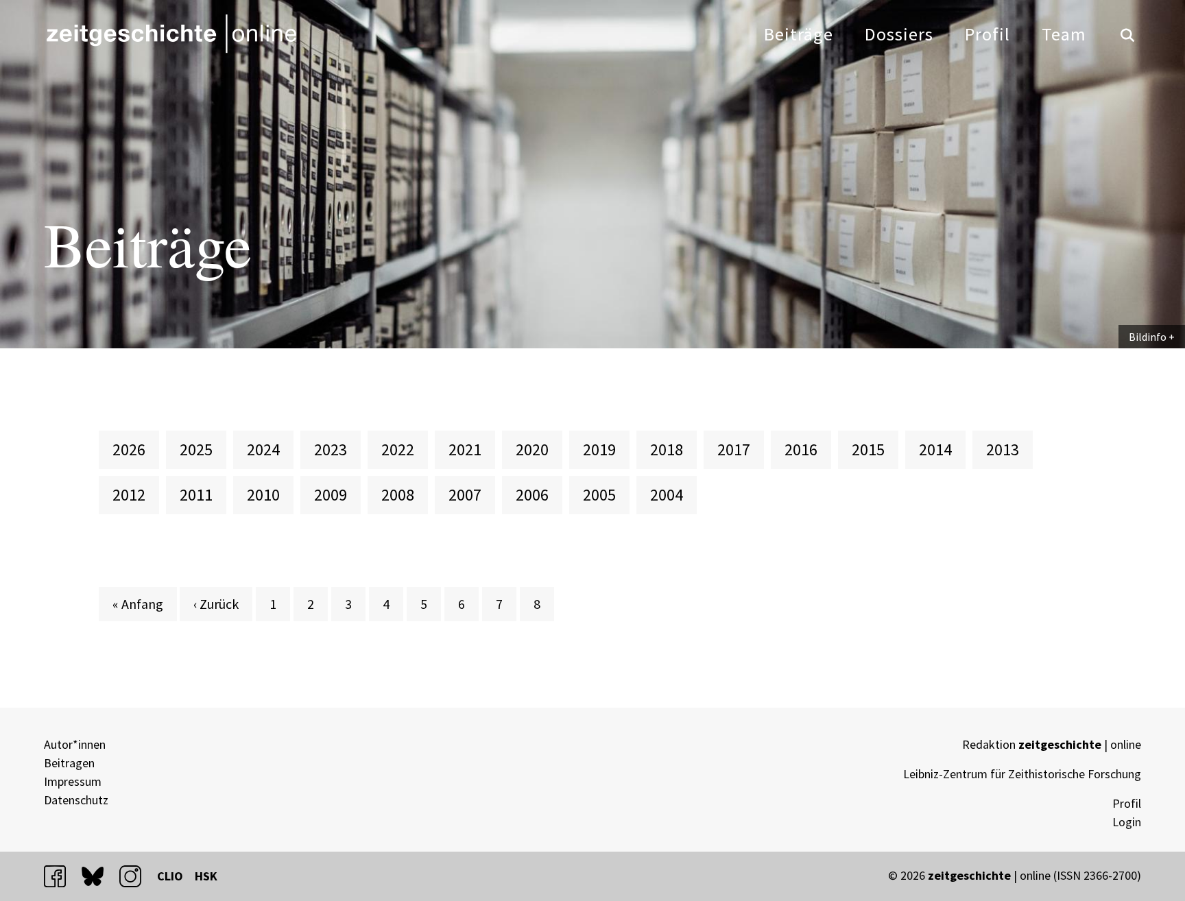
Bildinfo (1147, 337)
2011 (196, 494)
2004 (666, 494)
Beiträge (798, 34)
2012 (128, 494)
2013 (1002, 449)
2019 (599, 449)
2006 (532, 494)
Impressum (72, 781)
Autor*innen (75, 744)
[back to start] (171, 33)
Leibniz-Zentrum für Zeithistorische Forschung (1022, 774)
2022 (397, 449)
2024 (263, 449)
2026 (128, 449)
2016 (801, 449)
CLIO (170, 876)
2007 (464, 494)
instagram (136, 876)
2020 (532, 449)
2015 (868, 449)
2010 (263, 494)
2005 (599, 494)
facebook (61, 876)
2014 (935, 449)
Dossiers (899, 34)
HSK (206, 876)
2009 (330, 494)
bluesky (99, 876)
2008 (397, 494)
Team (1064, 34)
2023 (330, 449)
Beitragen (69, 763)
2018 (666, 449)
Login (1126, 822)
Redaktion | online (1051, 744)
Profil (987, 34)
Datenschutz (76, 800)
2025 (196, 449)
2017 (733, 449)
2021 (464, 449)
